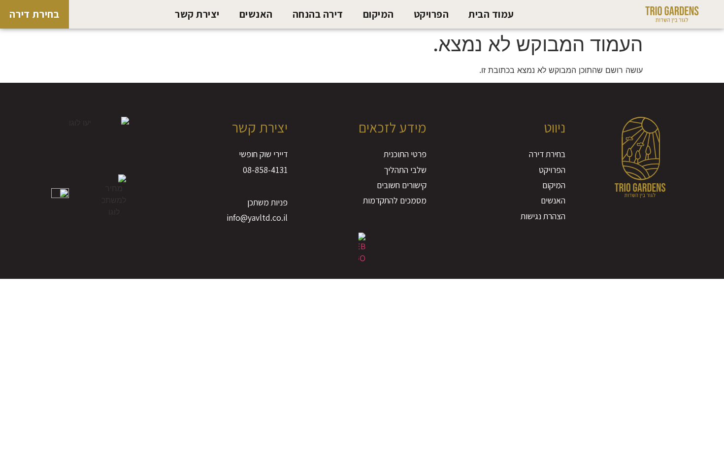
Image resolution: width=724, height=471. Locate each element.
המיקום (378, 14)
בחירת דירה (34, 14)
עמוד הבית (491, 14)
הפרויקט (431, 14)
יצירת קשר (197, 14)
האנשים (256, 14)
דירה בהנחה (318, 14)
